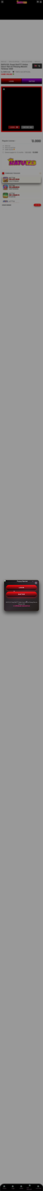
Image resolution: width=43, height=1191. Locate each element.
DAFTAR (21, 594)
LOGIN (21, 587)
